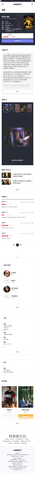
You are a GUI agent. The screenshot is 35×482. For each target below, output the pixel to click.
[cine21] (17, 4)
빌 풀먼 (7, 29)
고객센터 (26, 439)
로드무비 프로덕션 (8, 372)
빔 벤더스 (7, 27)
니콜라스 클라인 (7, 326)
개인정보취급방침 (6, 441)
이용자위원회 (24, 443)
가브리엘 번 (8, 30)
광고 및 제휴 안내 (19, 439)
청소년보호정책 (15, 441)
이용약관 (10, 443)
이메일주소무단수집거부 (25, 441)
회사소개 (12, 439)
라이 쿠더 (6, 339)
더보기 (17, 91)
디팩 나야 (6, 328)
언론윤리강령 (16, 443)
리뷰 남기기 (17, 40)
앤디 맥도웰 (15, 29)
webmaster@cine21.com (19, 468)
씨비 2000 (6, 370)
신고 (32, 202)
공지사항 (7, 439)
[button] (29, 109)
